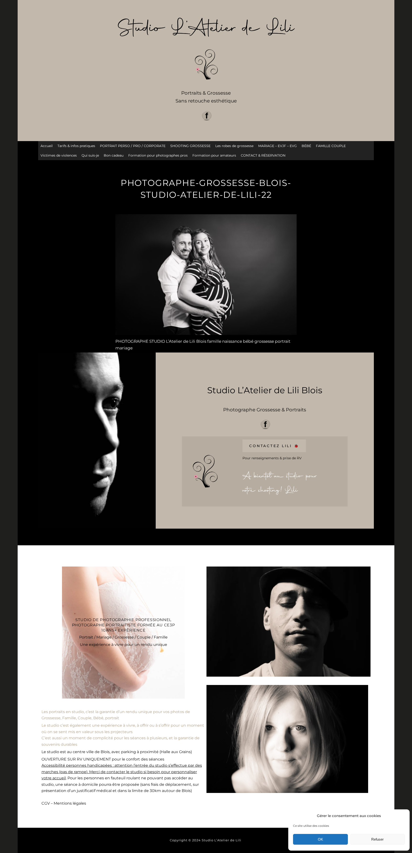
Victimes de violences (59, 155)
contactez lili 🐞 (274, 446)
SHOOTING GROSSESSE (190, 146)
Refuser (377, 839)
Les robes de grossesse (234, 146)
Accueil (47, 146)
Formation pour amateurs (214, 155)
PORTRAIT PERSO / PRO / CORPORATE (132, 146)
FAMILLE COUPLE (331, 146)
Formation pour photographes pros (158, 155)
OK (320, 839)
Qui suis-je (90, 155)
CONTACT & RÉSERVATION (263, 155)
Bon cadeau (114, 155)
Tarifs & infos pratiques (76, 146)
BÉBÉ (306, 146)
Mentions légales (70, 803)
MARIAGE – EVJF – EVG (277, 146)
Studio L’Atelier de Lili (222, 840)
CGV (45, 803)
